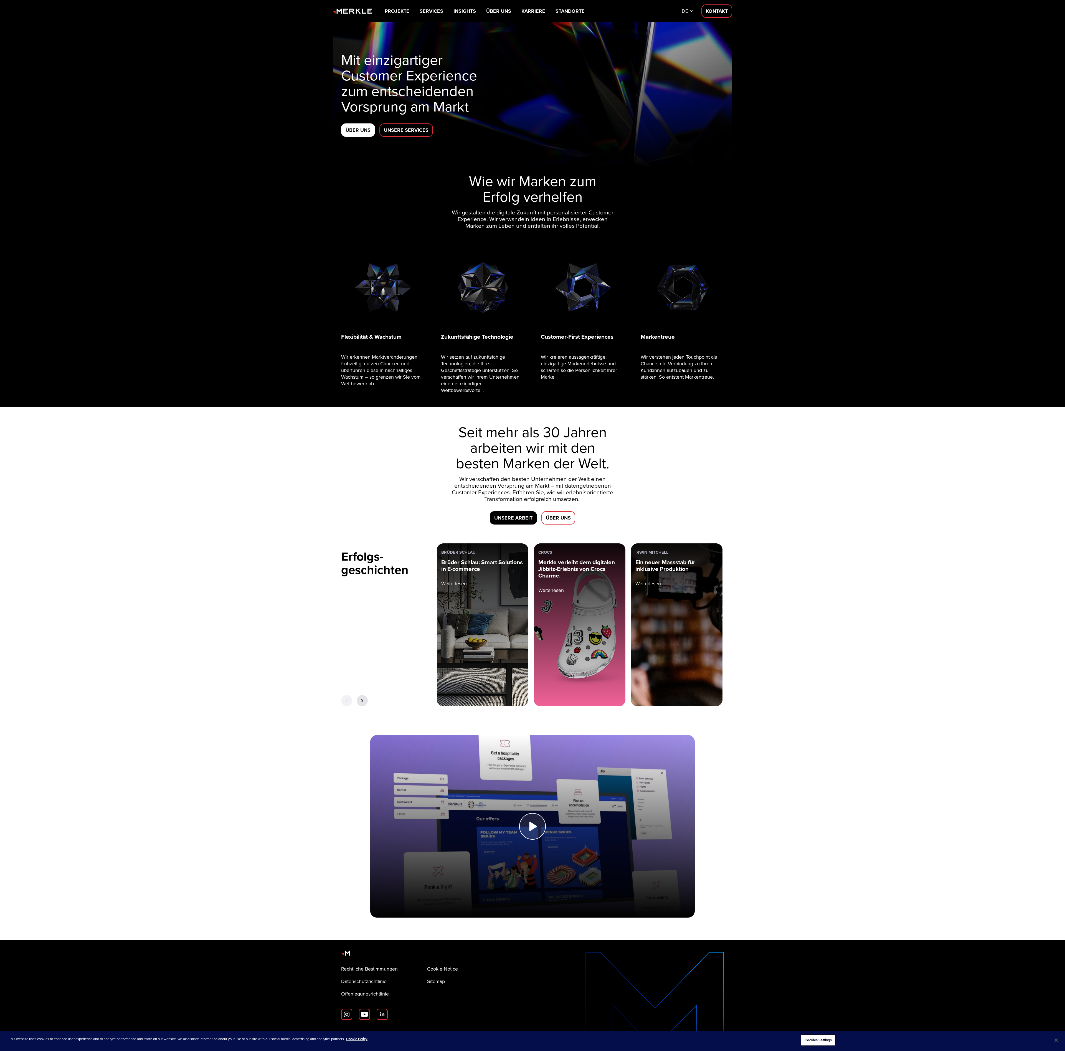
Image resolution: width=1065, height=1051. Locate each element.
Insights (464, 11)
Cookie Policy (356, 1039)
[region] (532, 1041)
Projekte (397, 11)
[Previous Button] (346, 700)
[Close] (1056, 1040)
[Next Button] (362, 700)
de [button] (685, 11)
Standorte (570, 11)
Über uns (498, 11)
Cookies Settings (818, 1040)
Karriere (533, 11)
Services (431, 11)
